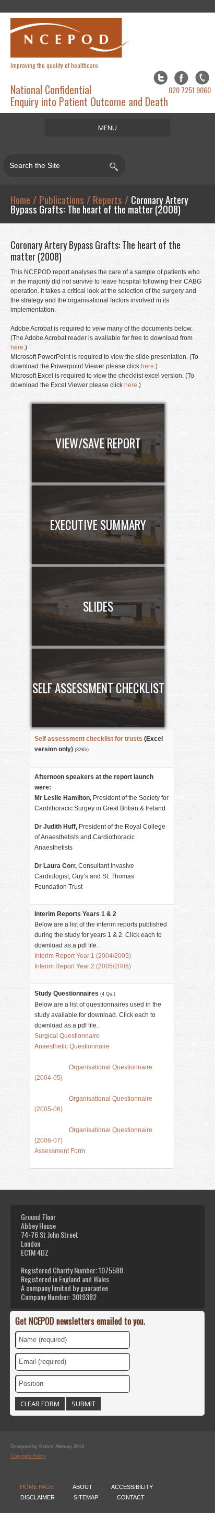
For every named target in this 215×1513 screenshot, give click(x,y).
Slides (98, 606)
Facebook (181, 78)
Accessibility (132, 1487)
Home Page (37, 1487)
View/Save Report (98, 443)
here (16, 347)
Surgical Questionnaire (67, 1036)
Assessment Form (59, 1151)
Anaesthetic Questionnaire (72, 1046)
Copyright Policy (28, 1456)
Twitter (160, 78)
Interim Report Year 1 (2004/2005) (82, 955)
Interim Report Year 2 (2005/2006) (82, 966)
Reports (107, 199)
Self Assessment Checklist (98, 688)
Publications (61, 199)
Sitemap (86, 1497)
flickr (202, 78)
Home (20, 199)
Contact (131, 1497)
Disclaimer (37, 1497)
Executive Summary (98, 524)
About (82, 1487)
